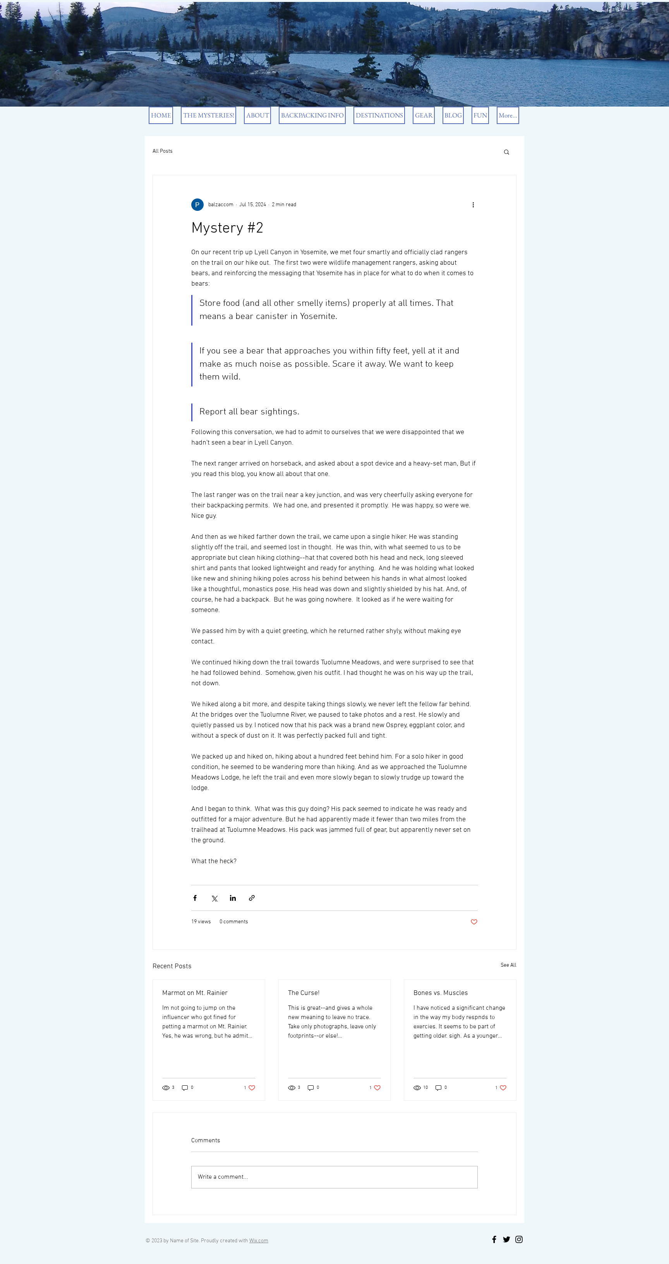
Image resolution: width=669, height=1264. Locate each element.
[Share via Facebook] (195, 898)
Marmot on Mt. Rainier (195, 993)
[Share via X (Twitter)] (214, 898)
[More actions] (473, 204)
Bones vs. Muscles (440, 993)
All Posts (163, 151)
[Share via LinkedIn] (233, 898)
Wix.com (258, 1241)
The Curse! (304, 993)
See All (508, 965)
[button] (506, 151)
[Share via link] (252, 898)
